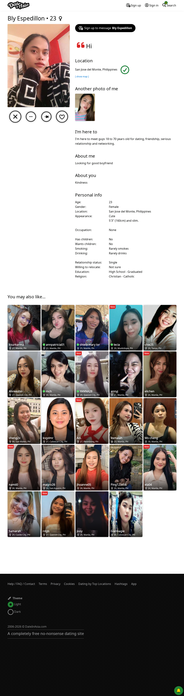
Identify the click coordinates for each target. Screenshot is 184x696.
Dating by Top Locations (94, 584)
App (134, 584)
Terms (43, 584)
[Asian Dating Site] (18, 5)
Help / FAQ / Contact (21, 584)
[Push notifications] (178, 690)
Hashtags (121, 584)
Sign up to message (108, 28)
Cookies (69, 584)
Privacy (55, 584)
